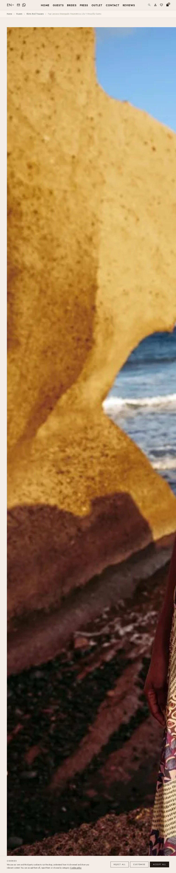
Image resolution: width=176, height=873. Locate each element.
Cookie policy (75, 867)
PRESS (84, 5)
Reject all (120, 864)
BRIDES (72, 5)
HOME (45, 5)
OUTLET (97, 5)
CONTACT (112, 5)
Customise (139, 864)
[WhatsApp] (24, 5)
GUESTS (58, 5)
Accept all (159, 864)
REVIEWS (129, 5)
